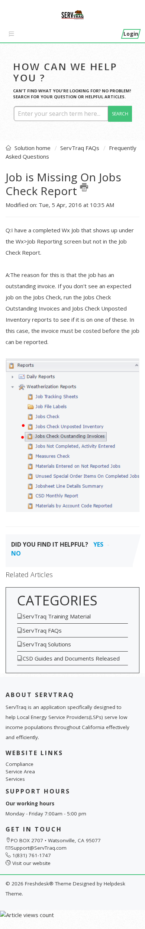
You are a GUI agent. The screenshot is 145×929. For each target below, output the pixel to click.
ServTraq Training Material (57, 616)
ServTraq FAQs (79, 148)
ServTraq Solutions (47, 644)
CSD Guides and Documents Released (71, 658)
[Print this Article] (84, 187)
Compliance (19, 764)
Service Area (20, 771)
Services (15, 779)
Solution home (33, 148)
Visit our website (31, 863)
